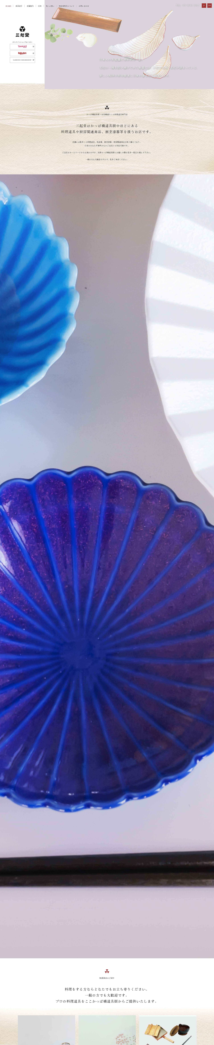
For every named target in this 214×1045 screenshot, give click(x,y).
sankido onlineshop (22, 60)
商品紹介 (18, 6)
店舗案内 (30, 6)
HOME (8, 6)
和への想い (50, 6)
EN (209, 5)
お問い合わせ (84, 6)
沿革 (40, 6)
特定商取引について (66, 6)
